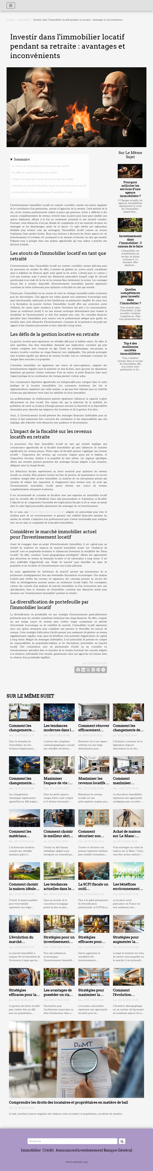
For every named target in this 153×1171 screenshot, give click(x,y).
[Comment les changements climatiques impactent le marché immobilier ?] (24, 765)
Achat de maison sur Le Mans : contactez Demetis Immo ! (128, 838)
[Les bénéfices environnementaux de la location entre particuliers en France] (128, 870)
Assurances (66, 1150)
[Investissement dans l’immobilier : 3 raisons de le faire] (130, 225)
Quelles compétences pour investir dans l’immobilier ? (130, 296)
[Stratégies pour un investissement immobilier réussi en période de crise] (59, 923)
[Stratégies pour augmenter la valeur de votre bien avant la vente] (128, 923)
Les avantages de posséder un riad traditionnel (58, 994)
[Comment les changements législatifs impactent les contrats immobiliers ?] (24, 712)
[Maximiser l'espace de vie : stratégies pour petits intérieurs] (59, 765)
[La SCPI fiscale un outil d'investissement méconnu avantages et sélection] (93, 870)
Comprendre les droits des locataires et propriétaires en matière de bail (68, 1102)
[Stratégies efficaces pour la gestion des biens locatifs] (24, 976)
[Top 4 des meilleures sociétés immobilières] (130, 332)
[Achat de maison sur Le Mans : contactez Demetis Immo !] (128, 818)
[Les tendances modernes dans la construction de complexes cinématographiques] (59, 712)
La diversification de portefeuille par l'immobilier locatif (42, 192)
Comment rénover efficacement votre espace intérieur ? (93, 732)
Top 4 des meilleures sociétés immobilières (130, 348)
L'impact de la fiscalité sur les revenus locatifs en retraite (42, 179)
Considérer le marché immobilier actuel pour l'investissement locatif (49, 185)
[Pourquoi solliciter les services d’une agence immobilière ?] (130, 171)
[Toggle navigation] (11, 5)
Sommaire (22, 159)
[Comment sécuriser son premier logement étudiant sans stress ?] (93, 818)
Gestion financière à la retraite (47, 512)
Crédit (48, 1150)
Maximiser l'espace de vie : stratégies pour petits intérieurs (57, 785)
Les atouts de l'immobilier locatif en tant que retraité (40, 166)
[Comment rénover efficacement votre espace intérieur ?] (93, 712)
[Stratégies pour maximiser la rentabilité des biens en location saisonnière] (93, 976)
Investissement (89, 1150)
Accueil (10, 19)
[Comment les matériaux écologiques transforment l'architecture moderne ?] (24, 818)
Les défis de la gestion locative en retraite (34, 172)
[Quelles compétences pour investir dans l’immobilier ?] (130, 278)
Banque (110, 1150)
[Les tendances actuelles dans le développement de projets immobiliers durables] (59, 870)
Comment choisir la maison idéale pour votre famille (24, 888)
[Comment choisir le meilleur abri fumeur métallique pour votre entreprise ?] (59, 818)
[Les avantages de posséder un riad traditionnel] (59, 976)
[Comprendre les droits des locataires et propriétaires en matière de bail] (76, 1059)
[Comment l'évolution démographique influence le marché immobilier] (128, 976)
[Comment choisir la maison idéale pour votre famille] (24, 870)
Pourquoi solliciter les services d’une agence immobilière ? (130, 189)
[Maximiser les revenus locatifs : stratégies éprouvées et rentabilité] (93, 765)
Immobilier (24, 19)
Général (125, 1150)
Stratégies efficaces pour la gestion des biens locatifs (23, 997)
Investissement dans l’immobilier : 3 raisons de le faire (130, 241)
